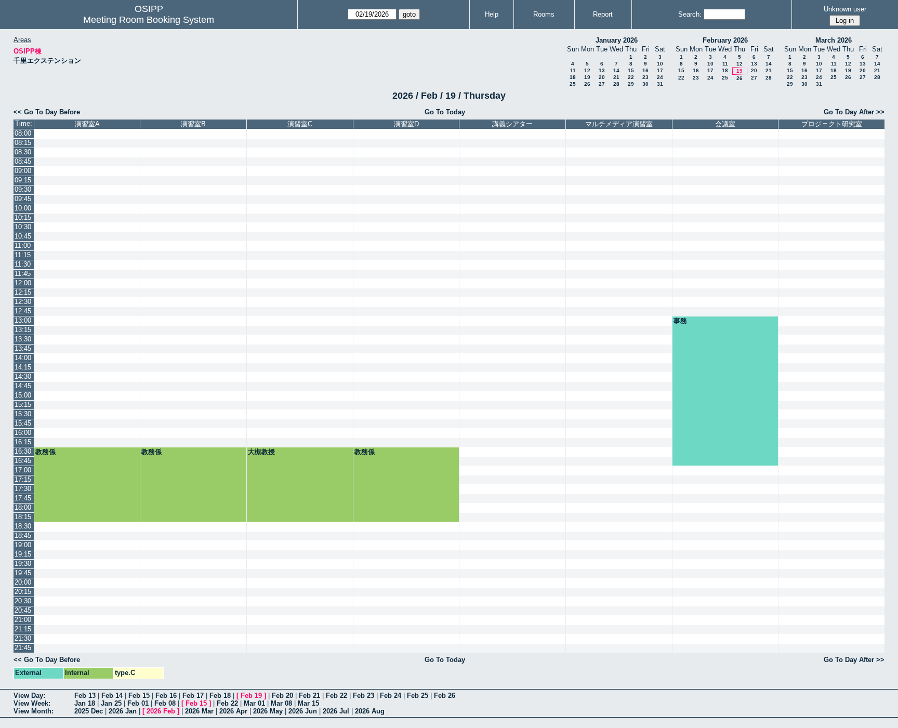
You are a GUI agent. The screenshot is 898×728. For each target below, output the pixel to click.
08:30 (23, 152)
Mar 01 (254, 703)
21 (616, 77)
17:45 (23, 498)
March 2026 (833, 40)
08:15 (23, 143)
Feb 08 (165, 703)
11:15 (23, 255)
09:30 (23, 189)
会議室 (725, 124)
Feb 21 (309, 695)
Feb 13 (85, 695)
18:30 (23, 526)
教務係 (45, 452)
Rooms (543, 14)
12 (587, 70)
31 (660, 84)
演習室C (299, 124)
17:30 (23, 489)
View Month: (34, 711)
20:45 (23, 610)
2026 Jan (123, 711)
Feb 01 (138, 703)
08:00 (23, 133)
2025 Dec (88, 711)
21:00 (23, 620)
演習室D (406, 124)
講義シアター (512, 124)
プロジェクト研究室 (831, 124)
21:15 (23, 629)
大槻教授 (261, 452)
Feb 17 (193, 695)
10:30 (23, 227)
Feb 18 (220, 695)
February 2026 (725, 40)
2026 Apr (233, 711)
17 (660, 70)
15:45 (23, 423)
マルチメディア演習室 (619, 124)
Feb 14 (112, 695)
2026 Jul (336, 711)
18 (573, 77)
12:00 (23, 283)
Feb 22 (336, 695)
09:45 (23, 199)
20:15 (23, 591)
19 (587, 77)
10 (660, 64)
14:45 (23, 386)
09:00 (23, 171)
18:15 (23, 517)
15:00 (23, 395)
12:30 (23, 302)
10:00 (23, 208)
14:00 (23, 358)
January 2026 (617, 40)
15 (631, 70)
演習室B (193, 124)
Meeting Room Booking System (148, 20)
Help (491, 14)
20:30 (23, 601)
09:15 (23, 180)
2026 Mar (199, 711)
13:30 (23, 339)
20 (602, 77)
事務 (680, 321)
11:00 (23, 245)
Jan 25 (111, 703)
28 (616, 84)
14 (616, 70)
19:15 (23, 554)
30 (645, 84)
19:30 (23, 563)
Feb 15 (139, 695)
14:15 (23, 367)
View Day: (29, 695)
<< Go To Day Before (47, 112)
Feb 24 (390, 695)
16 (645, 70)
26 (587, 84)
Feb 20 (282, 695)
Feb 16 (166, 695)
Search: (690, 14)
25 (573, 84)
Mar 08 (281, 703)
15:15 (23, 404)
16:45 (23, 461)
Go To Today (445, 112)
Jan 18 (84, 703)
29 (631, 84)
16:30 (23, 451)
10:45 (23, 236)
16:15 (23, 442)
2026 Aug (370, 711)
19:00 (23, 545)
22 (631, 77)
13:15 (23, 330)
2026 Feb (161, 711)
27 (602, 84)
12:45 (23, 311)
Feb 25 (417, 695)
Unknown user (845, 9)
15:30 (23, 414)
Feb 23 (363, 695)
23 (645, 77)
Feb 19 (251, 695)
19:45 (23, 573)
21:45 (23, 648)
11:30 (23, 264)
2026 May (268, 711)
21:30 (23, 638)
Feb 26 (444, 695)
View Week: (32, 703)
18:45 (23, 535)
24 (660, 77)
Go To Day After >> (854, 112)
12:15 (23, 292)
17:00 (23, 470)
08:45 (23, 161)
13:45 (23, 348)
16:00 (23, 432)
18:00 (23, 507)
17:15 (23, 479)
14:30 (23, 376)
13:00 (23, 320)
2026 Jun (302, 711)
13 (602, 70)
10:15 (23, 217)
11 (573, 70)
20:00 (23, 582)
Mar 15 (308, 703)
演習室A (87, 124)
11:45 (23, 273)
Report (603, 14)
